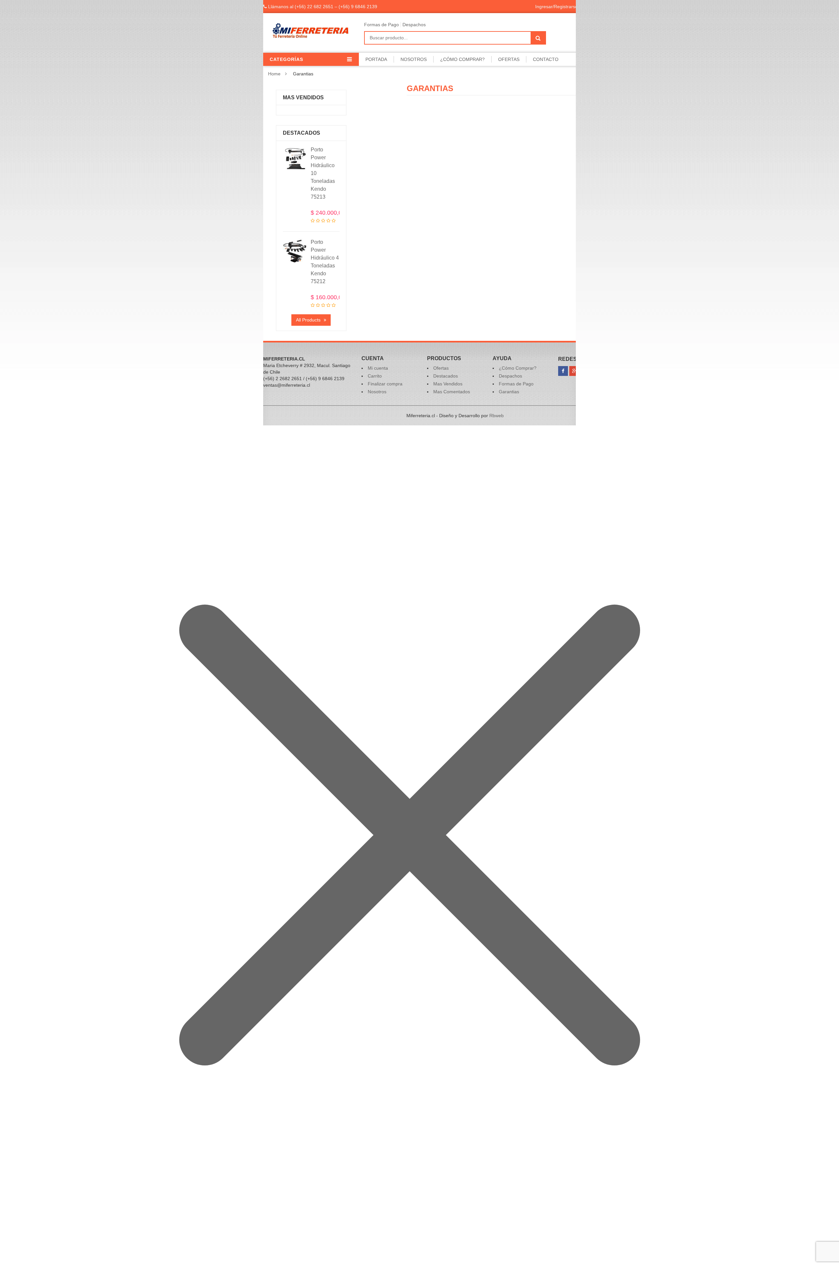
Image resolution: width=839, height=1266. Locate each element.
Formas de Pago (381, 24)
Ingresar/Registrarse (556, 6)
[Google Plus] (574, 371)
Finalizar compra (385, 383)
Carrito (375, 376)
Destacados (445, 376)
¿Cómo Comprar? (462, 59)
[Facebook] (563, 371)
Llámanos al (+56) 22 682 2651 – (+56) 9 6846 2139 (322, 6)
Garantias (509, 391)
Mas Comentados (451, 391)
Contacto (545, 59)
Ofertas (508, 59)
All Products (308, 319)
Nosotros (413, 59)
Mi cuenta (378, 368)
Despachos (414, 24)
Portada (376, 59)
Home (274, 73)
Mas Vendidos (447, 383)
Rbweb (496, 415)
